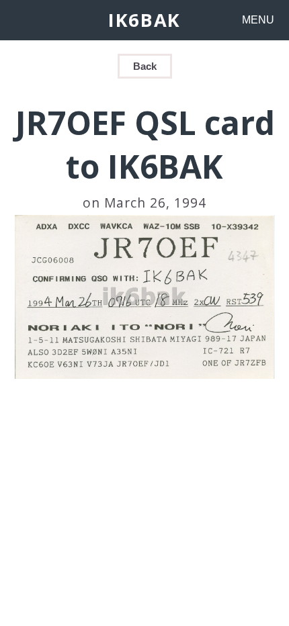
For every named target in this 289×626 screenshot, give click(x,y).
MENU (258, 20)
